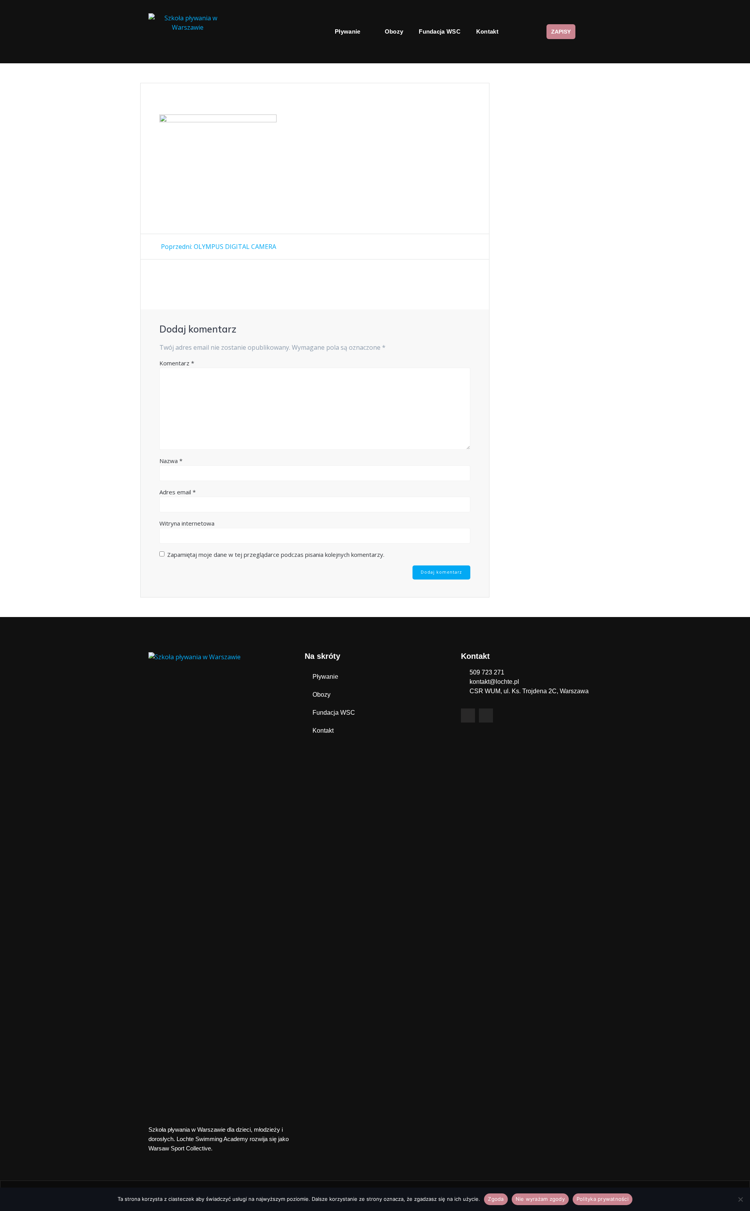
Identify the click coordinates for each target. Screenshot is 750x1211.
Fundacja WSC (440, 31)
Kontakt (487, 31)
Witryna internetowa (186, 523)
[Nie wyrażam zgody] (740, 1199)
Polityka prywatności (603, 1199)
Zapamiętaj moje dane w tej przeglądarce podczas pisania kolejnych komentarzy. (275, 554)
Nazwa (170, 461)
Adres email (177, 492)
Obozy (394, 31)
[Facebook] (468, 715)
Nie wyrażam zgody (540, 1199)
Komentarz (176, 363)
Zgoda (496, 1199)
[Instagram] (486, 715)
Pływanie (347, 31)
